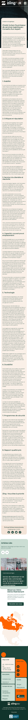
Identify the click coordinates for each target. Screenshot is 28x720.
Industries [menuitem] (5, 696)
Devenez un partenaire (5, 683)
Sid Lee (9, 709)
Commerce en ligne (8, 573)
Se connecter (21, 696)
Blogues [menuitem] (5, 698)
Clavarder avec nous (15, 604)
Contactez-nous (6, 679)
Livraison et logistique (8, 21)
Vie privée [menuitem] (14, 712)
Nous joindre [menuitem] (21, 687)
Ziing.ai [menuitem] (19, 684)
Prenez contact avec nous (9, 516)
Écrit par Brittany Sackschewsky (14, 527)
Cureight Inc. (22, 709)
